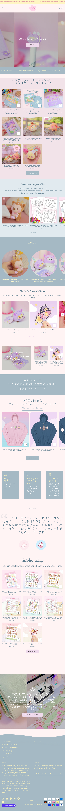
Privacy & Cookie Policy (10, 745)
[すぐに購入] (25, 444)
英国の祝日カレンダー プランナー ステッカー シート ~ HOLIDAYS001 (11, 592)
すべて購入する (32, 173)
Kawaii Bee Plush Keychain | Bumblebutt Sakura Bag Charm (32, 166)
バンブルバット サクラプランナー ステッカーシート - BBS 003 (11, 644)
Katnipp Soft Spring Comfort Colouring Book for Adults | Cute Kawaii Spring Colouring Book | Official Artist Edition (53, 111)
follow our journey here (32, 714)
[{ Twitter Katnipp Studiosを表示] (14, 798)
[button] (59, 8)
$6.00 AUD (32, 114)
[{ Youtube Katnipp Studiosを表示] (3, 802)
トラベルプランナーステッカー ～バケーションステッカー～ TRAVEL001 (32, 618)
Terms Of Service (7, 754)
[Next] (62, 210)
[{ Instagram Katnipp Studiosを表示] (3, 798)
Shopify (40, 804)
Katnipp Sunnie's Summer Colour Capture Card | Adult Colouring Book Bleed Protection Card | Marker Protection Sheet (32, 111)
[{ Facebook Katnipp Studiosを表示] (10, 798)
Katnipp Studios (31, 804)
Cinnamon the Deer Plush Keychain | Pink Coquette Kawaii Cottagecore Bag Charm (15, 226)
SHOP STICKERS (32, 651)
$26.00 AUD (11, 114)
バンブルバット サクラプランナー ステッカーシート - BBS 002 (53, 592)
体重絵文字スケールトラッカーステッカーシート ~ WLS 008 (32, 592)
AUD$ (31, 801)
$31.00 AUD (32, 141)
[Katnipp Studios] (32, 8)
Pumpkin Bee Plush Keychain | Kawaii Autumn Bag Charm (32, 139)
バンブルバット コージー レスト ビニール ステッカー (32, 644)
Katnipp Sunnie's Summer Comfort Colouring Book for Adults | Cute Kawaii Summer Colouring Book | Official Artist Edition (11, 111)
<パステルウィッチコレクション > (32, 82)
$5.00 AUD (43, 332)
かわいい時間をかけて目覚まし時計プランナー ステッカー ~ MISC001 (11, 618)
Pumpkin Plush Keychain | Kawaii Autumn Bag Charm (53, 139)
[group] (32, 2)
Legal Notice (6, 757)
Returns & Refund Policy (10, 748)
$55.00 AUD (11, 168)
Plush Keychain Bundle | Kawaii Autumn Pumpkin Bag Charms (11, 166)
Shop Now (32, 232)
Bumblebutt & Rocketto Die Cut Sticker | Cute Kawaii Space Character (43, 330)
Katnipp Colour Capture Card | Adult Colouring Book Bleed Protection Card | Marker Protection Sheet (11, 139)
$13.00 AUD (43, 228)
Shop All (32, 45)
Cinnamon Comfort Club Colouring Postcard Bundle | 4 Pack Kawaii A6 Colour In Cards (43, 226)
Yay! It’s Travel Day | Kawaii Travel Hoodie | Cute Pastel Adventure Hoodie (15, 450)
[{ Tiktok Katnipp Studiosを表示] (7, 798)
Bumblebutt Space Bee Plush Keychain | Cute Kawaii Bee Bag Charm (15, 330)
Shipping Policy (7, 751)
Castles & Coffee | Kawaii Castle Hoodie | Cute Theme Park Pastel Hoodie (43, 450)
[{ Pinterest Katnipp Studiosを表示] (18, 798)
